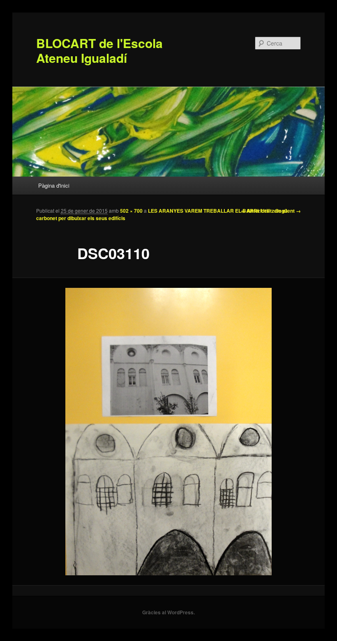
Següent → (288, 210)
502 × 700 (131, 210)
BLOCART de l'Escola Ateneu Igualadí (99, 50)
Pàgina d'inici (53, 185)
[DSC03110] (168, 431)
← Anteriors (255, 210)
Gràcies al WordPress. (168, 612)
